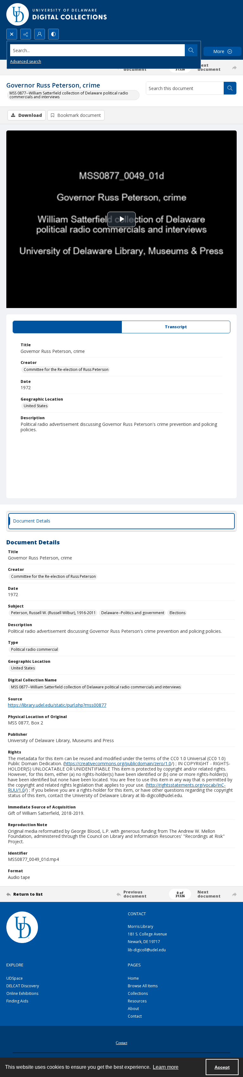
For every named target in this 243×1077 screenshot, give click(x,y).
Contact (135, 1016)
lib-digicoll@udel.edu (147, 950)
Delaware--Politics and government (132, 612)
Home (133, 978)
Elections (177, 612)
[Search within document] (230, 88)
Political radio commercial (34, 649)
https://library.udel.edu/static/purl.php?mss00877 (57, 705)
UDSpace (14, 978)
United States (35, 405)
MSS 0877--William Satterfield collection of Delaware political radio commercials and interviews (68, 95)
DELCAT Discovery (22, 986)
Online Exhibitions (22, 993)
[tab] (67, 327)
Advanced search (25, 61)
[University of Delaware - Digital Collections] (57, 14)
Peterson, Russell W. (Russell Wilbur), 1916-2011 (53, 612)
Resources (137, 1001)
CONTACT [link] (137, 914)
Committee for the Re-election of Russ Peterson (66, 369)
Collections (138, 993)
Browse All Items (143, 986)
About (133, 1008)
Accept (222, 1067)
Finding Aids (17, 1001)
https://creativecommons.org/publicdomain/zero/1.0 (118, 763)
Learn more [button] (165, 1067)
